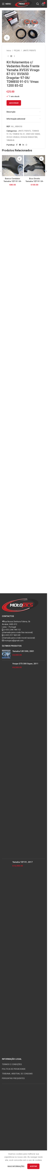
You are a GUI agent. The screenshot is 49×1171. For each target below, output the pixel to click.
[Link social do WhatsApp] (26, 145)
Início (9, 50)
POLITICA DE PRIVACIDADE (13, 1069)
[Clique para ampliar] (7, 38)
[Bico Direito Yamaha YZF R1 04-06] (34, 165)
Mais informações (16, 1166)
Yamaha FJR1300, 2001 (23, 651)
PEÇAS (17, 50)
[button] (19, 158)
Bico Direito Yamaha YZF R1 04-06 (34, 181)
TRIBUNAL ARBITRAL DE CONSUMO (17, 1074)
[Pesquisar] (37, 3)
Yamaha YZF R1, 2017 (22, 862)
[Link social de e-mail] (20, 145)
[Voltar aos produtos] (11, 56)
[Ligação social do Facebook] (16, 145)
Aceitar (33, 1166)
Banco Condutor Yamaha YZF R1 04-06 (13, 181)
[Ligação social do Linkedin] (23, 145)
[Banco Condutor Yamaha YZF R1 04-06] (12, 165)
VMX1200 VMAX (33, 134)
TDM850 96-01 (18, 134)
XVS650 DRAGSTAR (28, 137)
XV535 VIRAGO (13, 137)
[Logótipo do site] (23, 4)
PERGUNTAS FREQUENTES (13, 1078)
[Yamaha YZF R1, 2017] (6, 958)
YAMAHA (10, 140)
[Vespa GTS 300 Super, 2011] (6, 759)
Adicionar (13, 103)
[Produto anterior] (8, 56)
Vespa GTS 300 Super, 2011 (25, 663)
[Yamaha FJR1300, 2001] (6, 654)
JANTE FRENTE (29, 50)
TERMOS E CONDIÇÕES (12, 1064)
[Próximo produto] (14, 56)
